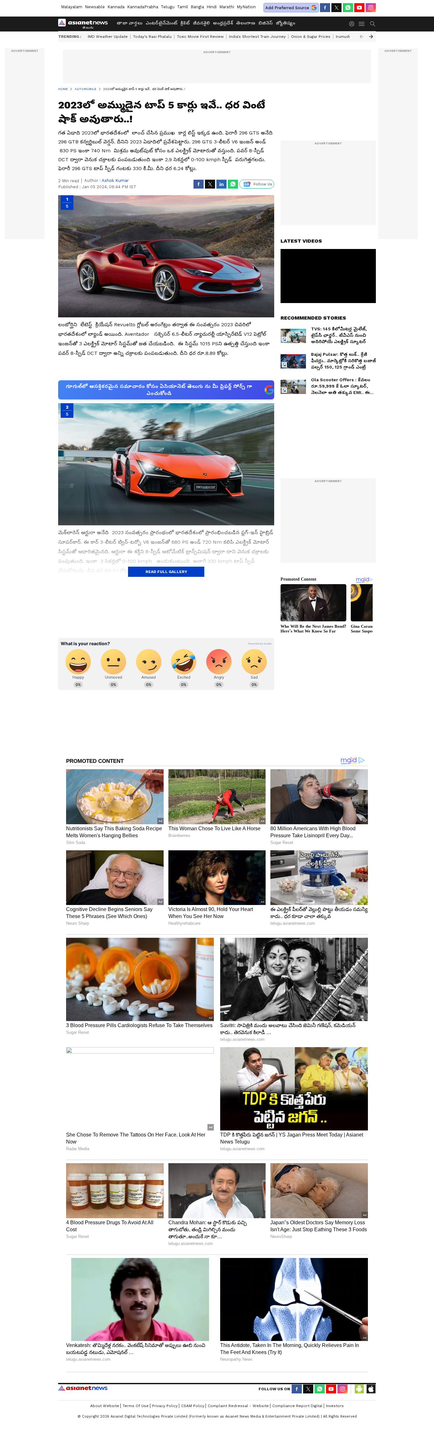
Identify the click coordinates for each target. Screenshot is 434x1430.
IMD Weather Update (108, 36)
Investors (335, 1406)
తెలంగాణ (245, 22)
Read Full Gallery (166, 572)
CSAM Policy (192, 1406)
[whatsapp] (348, 7)
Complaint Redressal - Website (238, 1406)
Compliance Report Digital (297, 1406)
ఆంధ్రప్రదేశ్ (223, 22)
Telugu (167, 6)
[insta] (371, 7)
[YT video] (359, 7)
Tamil (182, 6)
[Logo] (85, 24)
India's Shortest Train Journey (257, 36)
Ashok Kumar (115, 180)
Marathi (226, 6)
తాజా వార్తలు (129, 22)
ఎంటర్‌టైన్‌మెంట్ (161, 22)
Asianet (82, 1388)
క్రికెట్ (185, 22)
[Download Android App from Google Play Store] (359, 1389)
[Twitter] (336, 7)
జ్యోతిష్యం (285, 22)
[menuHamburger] (362, 23)
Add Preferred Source (287, 7)
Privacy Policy (165, 1406)
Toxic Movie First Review (200, 36)
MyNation (246, 6)
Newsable (95, 6)
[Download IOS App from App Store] (371, 1389)
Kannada (116, 6)
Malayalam (71, 6)
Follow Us (263, 184)
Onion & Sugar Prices (310, 36)
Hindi (212, 6)
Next (371, 36)
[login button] (353, 24)
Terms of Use (136, 1406)
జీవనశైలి (201, 22)
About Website (104, 1406)
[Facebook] (325, 7)
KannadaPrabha (142, 6)
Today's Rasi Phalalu (152, 36)
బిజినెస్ (265, 22)
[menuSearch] (372, 23)
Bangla (197, 6)
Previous (361, 36)
